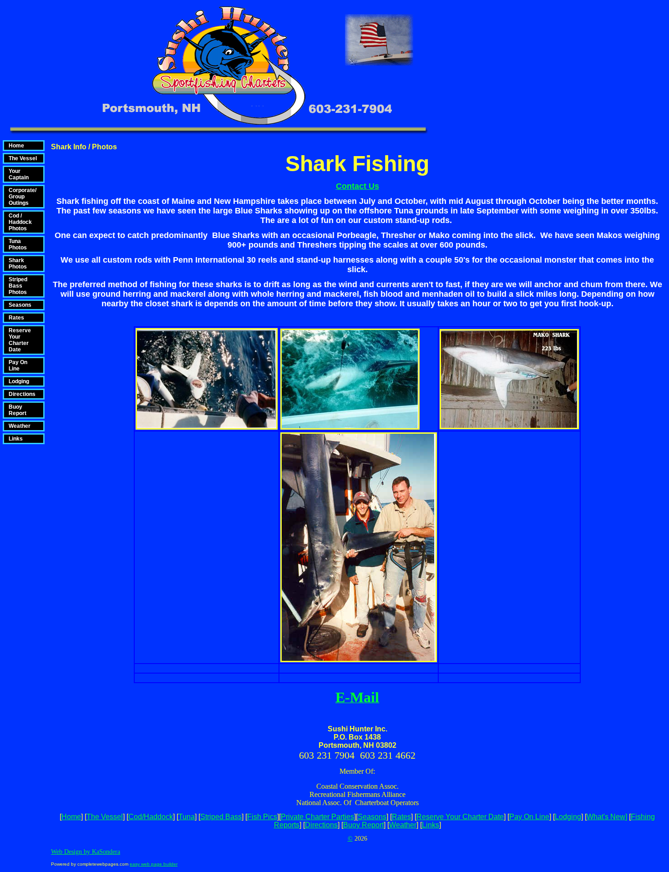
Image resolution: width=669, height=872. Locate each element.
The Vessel (23, 158)
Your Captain (19, 174)
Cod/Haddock (150, 817)
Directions (22, 394)
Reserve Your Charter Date (20, 340)
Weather (19, 426)
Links (16, 439)
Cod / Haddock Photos (20, 222)
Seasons (20, 305)
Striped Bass (221, 817)
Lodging (19, 381)
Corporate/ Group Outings (22, 196)
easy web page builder (153, 864)
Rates (16, 317)
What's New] (607, 817)
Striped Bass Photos (18, 285)
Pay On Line (18, 365)
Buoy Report (17, 410)
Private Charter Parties (317, 817)
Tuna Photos (18, 244)
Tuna (186, 817)
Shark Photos (18, 263)
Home (16, 145)
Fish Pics (262, 817)
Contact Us (357, 186)
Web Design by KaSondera (85, 851)
